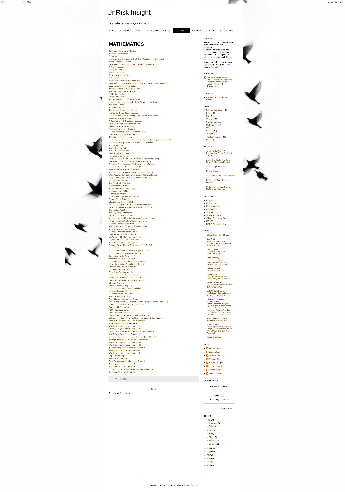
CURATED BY (125, 31)
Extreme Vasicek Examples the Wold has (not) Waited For (133, 337)
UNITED (138, 31)
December (213, 423)
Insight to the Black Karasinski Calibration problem (130, 177)
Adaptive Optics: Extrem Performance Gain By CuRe (131, 245)
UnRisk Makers (212, 203)
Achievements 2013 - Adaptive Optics (125, 253)
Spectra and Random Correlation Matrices (127, 277)
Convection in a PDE (117, 148)
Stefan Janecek (215, 373)
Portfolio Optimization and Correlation (125, 288)
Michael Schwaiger (216, 366)
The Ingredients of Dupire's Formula (124, 99)
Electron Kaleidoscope (118, 53)
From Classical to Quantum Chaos (123, 299)
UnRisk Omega (212, 171)
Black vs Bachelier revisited (120, 291)
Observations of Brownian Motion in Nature (127, 261)
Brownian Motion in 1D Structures (123, 259)
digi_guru (177, 485)
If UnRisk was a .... (213, 122)
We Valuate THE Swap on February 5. (125, 237)
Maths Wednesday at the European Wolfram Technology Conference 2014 (140, 140)
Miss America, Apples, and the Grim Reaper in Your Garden (134, 102)
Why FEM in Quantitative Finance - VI (125, 329)
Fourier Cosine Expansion (120, 199)
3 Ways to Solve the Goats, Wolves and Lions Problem (132, 164)
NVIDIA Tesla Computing (216, 224)
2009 (209, 465)
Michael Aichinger (216, 363)
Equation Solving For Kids (120, 269)
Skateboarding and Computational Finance (127, 348)
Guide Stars (114, 248)
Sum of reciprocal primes (120, 62)
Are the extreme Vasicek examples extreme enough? (131, 331)
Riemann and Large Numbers (121, 126)
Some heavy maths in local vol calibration (126, 80)
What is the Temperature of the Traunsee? (127, 321)
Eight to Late (212, 249)
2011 (209, 458)
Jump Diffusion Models (118, 180)
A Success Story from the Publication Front (127, 132)
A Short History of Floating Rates (123, 232)
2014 (209, 448)
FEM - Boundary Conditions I (121, 312)
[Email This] (116, 379)
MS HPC (209, 221)
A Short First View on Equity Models (124, 240)
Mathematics (211, 125)
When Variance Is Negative (120, 285)
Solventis (210, 212)
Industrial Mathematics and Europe (124, 196)
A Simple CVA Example (118, 78)
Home (153, 389)
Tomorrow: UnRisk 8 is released (122, 51)
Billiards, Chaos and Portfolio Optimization (127, 304)
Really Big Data (115, 70)
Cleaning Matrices (116, 283)
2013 (209, 452)
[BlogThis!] (118, 379)
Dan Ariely (211, 239)
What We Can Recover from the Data (125, 124)
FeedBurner (224, 400)
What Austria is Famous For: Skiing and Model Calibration (133, 175)
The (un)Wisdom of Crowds (217, 321)
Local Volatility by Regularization (122, 86)
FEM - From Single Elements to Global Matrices (129, 315)
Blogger (194, 485)
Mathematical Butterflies (119, 186)
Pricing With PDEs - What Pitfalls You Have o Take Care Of (132, 369)
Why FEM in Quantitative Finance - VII (125, 326)
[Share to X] (121, 379)
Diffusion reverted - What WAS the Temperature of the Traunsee (136, 318)
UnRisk (209, 200)
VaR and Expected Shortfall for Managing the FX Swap (132, 218)
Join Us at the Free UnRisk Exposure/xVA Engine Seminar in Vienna (219, 153)
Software (209, 131)
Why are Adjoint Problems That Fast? (125, 169)
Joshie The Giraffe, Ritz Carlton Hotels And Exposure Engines (218, 161)
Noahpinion (212, 274)
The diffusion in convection (120, 137)
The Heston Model (117, 210)
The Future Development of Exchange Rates (128, 226)
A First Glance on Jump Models (122, 188)
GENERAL (166, 31)
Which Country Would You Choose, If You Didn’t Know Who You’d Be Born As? (219, 243)
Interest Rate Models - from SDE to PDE (126, 167)
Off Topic (209, 128)
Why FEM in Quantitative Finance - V (124, 334)
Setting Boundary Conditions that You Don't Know (130, 339)
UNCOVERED (152, 31)
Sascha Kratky (215, 370)
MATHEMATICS (181, 31)
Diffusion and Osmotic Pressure (122, 267)
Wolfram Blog (212, 324)
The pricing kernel (116, 105)
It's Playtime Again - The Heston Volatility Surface (130, 204)
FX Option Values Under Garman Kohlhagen (128, 221)
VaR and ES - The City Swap (121, 215)
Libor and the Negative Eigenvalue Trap (126, 275)
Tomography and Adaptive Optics (123, 242)
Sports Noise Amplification (120, 75)
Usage (208, 140)
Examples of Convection (119, 156)
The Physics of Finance (217, 318)
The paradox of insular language (219, 295)
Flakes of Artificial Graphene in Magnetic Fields (129, 250)
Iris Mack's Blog (213, 268)
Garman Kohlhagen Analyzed (121, 223)
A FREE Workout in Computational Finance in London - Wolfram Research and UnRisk (219, 82)
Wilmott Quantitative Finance (217, 218)
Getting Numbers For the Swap (122, 229)
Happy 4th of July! (213, 270)
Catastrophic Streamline (119, 307)
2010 (209, 462)
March (212, 437)
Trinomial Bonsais (116, 145)
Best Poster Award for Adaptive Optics (125, 89)
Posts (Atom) (125, 393)
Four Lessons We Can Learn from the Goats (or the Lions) (134, 159)
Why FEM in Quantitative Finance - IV (125, 342)
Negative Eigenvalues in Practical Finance (127, 280)
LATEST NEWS (226, 31)
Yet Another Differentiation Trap (122, 107)
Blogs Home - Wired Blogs (218, 235)
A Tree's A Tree (115, 56)
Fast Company (213, 258)
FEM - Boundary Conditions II (121, 310)
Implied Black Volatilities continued (123, 113)
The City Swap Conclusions (120, 213)
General (209, 119)
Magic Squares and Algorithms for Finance (127, 264)
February (213, 441)
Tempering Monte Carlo (119, 256)
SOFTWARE (197, 31)
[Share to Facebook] (123, 379)
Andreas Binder (215, 348)
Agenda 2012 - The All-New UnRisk (220, 176)
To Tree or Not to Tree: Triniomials (122, 367)
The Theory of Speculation (120, 296)
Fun (207, 116)
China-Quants (211, 209)
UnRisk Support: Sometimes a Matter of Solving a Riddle (218, 188)
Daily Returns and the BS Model (122, 234)
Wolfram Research (213, 215)
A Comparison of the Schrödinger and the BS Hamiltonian (133, 115)
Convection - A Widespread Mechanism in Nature (130, 161)
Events (209, 113)
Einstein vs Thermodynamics (121, 272)
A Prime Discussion (117, 67)
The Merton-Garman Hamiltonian (123, 110)
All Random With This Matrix (121, 294)
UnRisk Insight (129, 12)
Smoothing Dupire (116, 97)
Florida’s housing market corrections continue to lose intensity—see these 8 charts (217, 262)
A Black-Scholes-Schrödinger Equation (125, 121)
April (211, 434)
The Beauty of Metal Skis (119, 183)
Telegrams (210, 134)
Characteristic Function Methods (123, 202)
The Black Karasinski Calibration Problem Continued (131, 172)
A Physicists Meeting (117, 194)
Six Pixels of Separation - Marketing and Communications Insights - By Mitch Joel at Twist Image (219, 302)
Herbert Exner (214, 355)
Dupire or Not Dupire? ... (119, 356)
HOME (112, 31)
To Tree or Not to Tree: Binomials (122, 372)
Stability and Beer (116, 72)
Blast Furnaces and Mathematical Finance (127, 361)
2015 (209, 420)
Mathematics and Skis (118, 191)
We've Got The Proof (118, 358)
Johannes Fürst (215, 359)
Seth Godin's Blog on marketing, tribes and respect (219, 292)
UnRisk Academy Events (217, 77)
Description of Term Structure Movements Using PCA (131, 64)
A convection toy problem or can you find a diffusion (131, 142)
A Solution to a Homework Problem (124, 134)
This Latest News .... (214, 137)
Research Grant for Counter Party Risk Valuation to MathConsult (136, 59)
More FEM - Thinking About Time (123, 323)
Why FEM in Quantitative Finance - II (124, 350)
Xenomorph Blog (214, 337)
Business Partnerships (215, 110)
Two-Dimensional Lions (119, 151)
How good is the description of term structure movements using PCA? (138, 83)
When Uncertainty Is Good (120, 118)
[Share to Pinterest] (126, 379)
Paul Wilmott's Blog (215, 283)
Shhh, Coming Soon (117, 94)
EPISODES (211, 31)
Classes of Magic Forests (119, 153)
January (212, 444)
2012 (209, 455)
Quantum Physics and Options (122, 129)
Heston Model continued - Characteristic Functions (130, 207)
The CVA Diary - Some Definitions (123, 91)
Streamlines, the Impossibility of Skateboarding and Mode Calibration (138, 302)
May (211, 430)
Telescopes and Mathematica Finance (125, 364)
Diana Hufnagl (214, 352)
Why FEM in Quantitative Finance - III (125, 345)
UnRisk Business (213, 206)
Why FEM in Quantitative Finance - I (124, 353)
